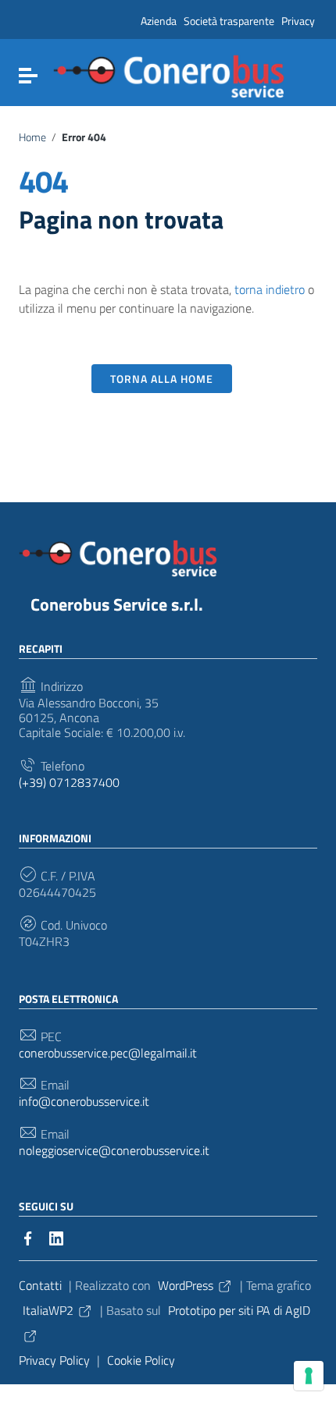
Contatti (40, 1285)
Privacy (298, 20)
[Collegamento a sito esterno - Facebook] (28, 1237)
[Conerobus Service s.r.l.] (168, 75)
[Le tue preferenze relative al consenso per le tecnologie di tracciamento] (308, 1376)
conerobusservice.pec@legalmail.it (108, 1053)
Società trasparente (229, 20)
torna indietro (269, 289)
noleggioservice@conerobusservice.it (114, 1150)
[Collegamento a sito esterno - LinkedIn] (56, 1237)
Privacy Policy (54, 1360)
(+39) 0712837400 (69, 782)
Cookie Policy (141, 1360)
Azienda (159, 20)
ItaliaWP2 (48, 1310)
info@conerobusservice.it (84, 1101)
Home (32, 137)
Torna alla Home (161, 378)
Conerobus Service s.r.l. (116, 604)
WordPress (185, 1285)
